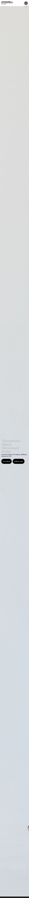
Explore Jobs (18, 461)
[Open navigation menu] (26, 3)
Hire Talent (6, 461)
